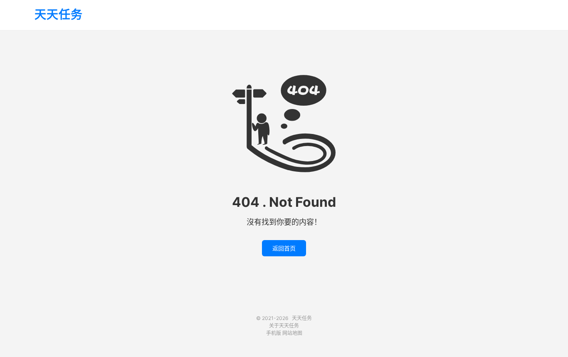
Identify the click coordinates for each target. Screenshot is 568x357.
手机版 (273, 333)
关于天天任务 (284, 325)
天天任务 (59, 15)
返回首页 (284, 248)
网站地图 (292, 333)
